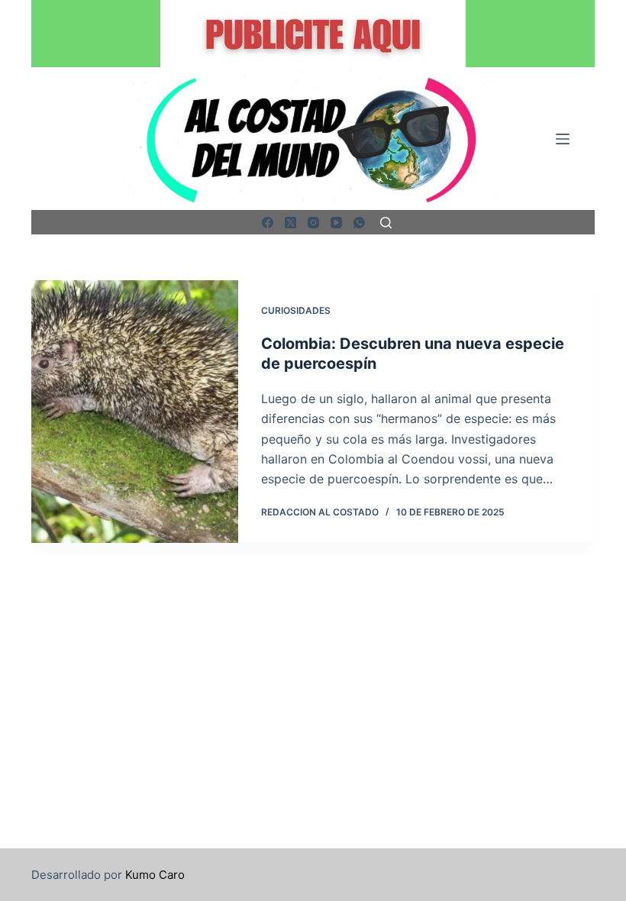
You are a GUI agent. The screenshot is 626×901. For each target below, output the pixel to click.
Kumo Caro (155, 874)
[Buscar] (386, 222)
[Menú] (563, 139)
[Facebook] (267, 222)
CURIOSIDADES (296, 310)
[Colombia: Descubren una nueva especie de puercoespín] (134, 411)
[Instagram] (313, 222)
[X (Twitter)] (290, 222)
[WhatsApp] (359, 222)
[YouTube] (336, 222)
